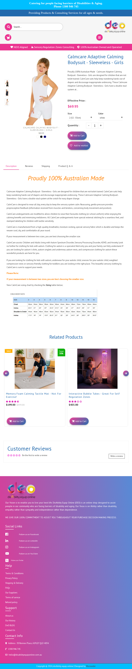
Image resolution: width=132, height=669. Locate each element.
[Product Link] (62, 348)
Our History (10, 620)
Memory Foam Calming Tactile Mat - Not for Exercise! (33, 395)
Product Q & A (65, 166)
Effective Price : (77, 100)
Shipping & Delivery (14, 583)
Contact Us (10, 630)
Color (100, 113)
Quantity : (73, 125)
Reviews (29, 166)
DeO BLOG (10, 625)
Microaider (91, 666)
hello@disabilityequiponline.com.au (25, 654)
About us (9, 615)
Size (70, 113)
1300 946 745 (70, 6)
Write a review (116, 456)
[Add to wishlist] (62, 353)
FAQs (7, 587)
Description (11, 166)
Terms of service (12, 597)
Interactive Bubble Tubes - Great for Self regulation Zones (94, 395)
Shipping (46, 166)
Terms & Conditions (14, 573)
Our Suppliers (11, 592)
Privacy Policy (11, 578)
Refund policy (11, 602)
